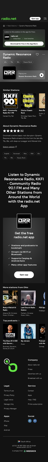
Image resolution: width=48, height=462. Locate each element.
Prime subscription (35, 404)
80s (18, 62)
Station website (9, 147)
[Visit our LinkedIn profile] (30, 420)
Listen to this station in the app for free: (19, 32)
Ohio (25, 153)
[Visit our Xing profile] (35, 420)
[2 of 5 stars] (8, 131)
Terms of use (9, 391)
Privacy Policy (9, 395)
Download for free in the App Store (24, 44)
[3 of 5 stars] (11, 131)
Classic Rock (27, 62)
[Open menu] (45, 18)
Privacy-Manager (10, 409)
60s (5, 62)
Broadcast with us (35, 378)
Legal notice (8, 400)
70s (12, 62)
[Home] (4, 26)
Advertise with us (34, 374)
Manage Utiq (9, 404)
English (6, 153)
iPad (5, 426)
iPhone (6, 421)
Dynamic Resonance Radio (28, 76)
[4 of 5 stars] (15, 131)
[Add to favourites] (37, 54)
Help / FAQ (32, 400)
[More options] (43, 54)
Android (7, 430)
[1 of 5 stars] (4, 131)
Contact (31, 391)
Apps (30, 395)
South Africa (25, 442)
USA (32, 153)
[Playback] (42, 75)
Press (30, 369)
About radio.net (34, 365)
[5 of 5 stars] (18, 131)
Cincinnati (16, 153)
